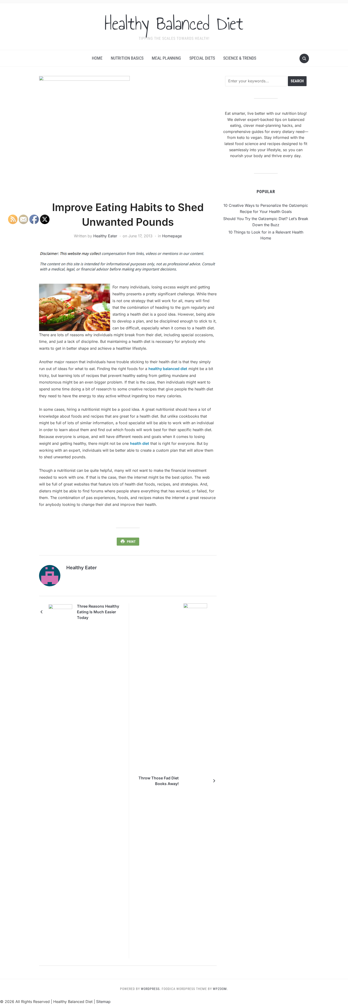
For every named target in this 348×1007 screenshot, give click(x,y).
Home (97, 58)
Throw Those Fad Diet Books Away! (158, 781)
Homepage (172, 236)
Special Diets (202, 58)
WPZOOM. (220, 989)
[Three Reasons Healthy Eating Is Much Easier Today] (60, 611)
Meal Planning (166, 58)
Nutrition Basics (127, 58)
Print (131, 541)
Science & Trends (239, 58)
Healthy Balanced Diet (174, 23)
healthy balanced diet (167, 368)
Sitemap (103, 1001)
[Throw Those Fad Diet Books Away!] (195, 780)
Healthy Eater (105, 236)
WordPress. (151, 989)
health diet (139, 443)
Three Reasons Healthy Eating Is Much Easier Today (98, 612)
